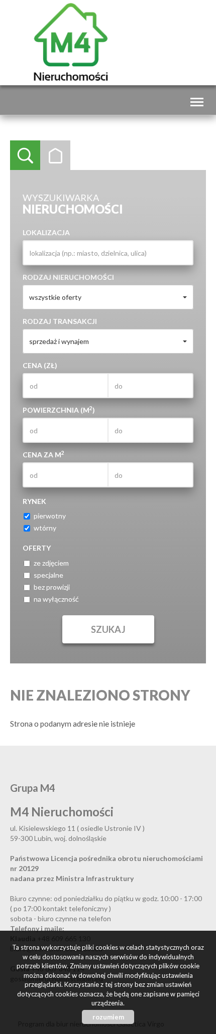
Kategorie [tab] (55, 155)
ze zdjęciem (51, 563)
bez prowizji (52, 587)
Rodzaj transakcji (60, 321)
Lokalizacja (46, 232)
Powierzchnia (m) (59, 409)
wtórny (45, 528)
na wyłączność (56, 599)
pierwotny (50, 515)
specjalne (48, 575)
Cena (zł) (40, 365)
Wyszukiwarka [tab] (25, 155)
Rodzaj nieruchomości (68, 277)
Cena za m (43, 454)
